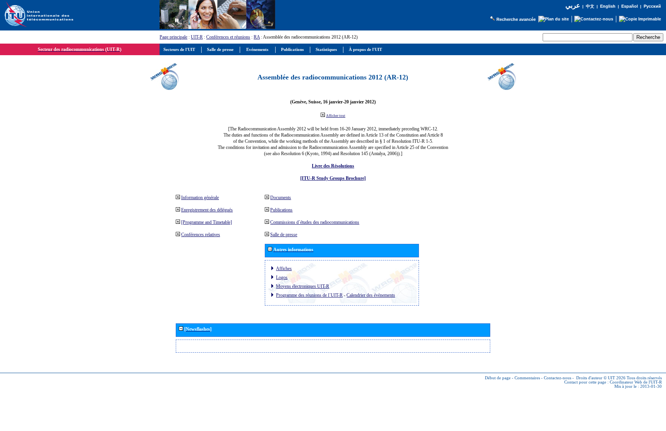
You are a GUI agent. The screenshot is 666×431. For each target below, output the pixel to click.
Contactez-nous (557, 378)
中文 (590, 6)
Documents (280, 197)
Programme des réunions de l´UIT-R (309, 295)
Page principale (173, 37)
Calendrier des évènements (370, 295)
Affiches (284, 268)
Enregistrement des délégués (207, 210)
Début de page (498, 378)
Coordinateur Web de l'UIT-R (636, 382)
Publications (281, 210)
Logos (282, 277)
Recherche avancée (516, 19)
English (608, 6)
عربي (572, 5)
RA (257, 37)
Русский (652, 6)
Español (629, 6)
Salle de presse (283, 234)
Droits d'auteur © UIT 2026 (601, 378)
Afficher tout (335, 116)
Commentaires (527, 378)
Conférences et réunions (228, 37)
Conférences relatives (200, 234)
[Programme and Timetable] (206, 222)
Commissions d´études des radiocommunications (314, 222)
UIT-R (197, 37)
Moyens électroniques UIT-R (302, 286)
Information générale (200, 197)
